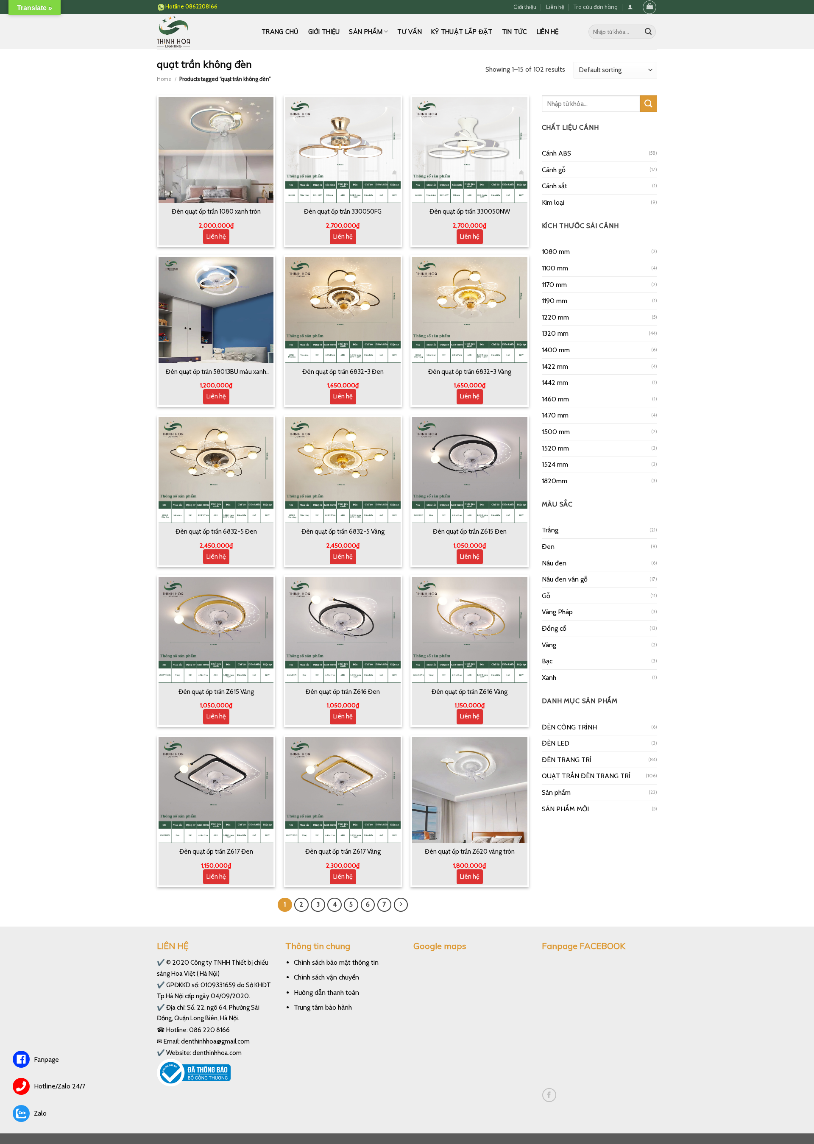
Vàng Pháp (557, 612)
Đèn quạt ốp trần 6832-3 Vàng (469, 372)
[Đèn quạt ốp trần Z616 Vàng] (469, 630)
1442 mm (555, 383)
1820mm (554, 481)
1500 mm (556, 432)
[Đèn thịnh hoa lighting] (203, 31)
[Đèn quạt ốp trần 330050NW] (469, 150)
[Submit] (648, 32)
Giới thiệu (524, 6)
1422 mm (555, 366)
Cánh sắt (554, 186)
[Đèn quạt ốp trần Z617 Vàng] (343, 790)
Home (164, 79)
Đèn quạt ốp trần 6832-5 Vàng (343, 531)
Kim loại (553, 202)
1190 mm (554, 301)
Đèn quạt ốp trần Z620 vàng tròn (470, 851)
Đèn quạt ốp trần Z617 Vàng (343, 851)
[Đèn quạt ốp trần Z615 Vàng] (216, 630)
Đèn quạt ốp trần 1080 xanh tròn (216, 211)
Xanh (549, 678)
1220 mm (555, 317)
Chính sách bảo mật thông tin (336, 962)
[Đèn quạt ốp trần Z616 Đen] (343, 630)
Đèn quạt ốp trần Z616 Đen (343, 692)
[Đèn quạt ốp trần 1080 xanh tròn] (216, 150)
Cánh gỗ (554, 170)
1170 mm (554, 285)
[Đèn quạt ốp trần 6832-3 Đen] (343, 310)
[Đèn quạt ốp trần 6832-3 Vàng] (469, 310)
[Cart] (649, 7)
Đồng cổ (554, 628)
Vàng (549, 645)
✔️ (161, 962)
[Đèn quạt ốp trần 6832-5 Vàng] (343, 470)
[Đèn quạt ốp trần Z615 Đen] (469, 470)
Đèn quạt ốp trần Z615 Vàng (216, 692)
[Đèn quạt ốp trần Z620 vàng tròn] (469, 790)
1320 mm (555, 333)
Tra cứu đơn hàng (596, 6)
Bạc (547, 661)
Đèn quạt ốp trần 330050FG (343, 211)
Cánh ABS (556, 153)
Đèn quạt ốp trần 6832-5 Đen (216, 531)
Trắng (550, 530)
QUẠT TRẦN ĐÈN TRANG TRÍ (586, 776)
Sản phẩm (365, 32)
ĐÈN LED (555, 743)
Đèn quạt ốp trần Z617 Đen (216, 851)
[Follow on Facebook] (549, 1095)
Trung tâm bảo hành (323, 1007)
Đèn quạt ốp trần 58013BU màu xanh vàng (216, 372)
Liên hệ (555, 6)
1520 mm (555, 448)
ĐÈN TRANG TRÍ (566, 760)
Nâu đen (554, 563)
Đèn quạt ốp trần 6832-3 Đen (343, 372)
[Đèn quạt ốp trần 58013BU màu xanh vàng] (216, 310)
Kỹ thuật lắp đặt (462, 32)
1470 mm (555, 415)
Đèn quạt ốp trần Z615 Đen (470, 531)
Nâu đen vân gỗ (565, 579)
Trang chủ (280, 32)
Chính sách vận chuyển (326, 977)
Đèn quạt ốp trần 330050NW (469, 211)
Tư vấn (409, 32)
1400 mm (556, 350)
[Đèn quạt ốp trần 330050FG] (343, 150)
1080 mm (556, 252)
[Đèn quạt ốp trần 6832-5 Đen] (216, 470)
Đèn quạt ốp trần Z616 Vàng (469, 692)
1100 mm (555, 268)
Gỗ (546, 596)
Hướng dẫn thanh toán (326, 992)
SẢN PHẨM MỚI (565, 809)
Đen (548, 547)
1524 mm (555, 464)
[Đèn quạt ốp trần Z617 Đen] (216, 790)
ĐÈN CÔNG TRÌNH (569, 727)
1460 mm (555, 399)
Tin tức (514, 32)
